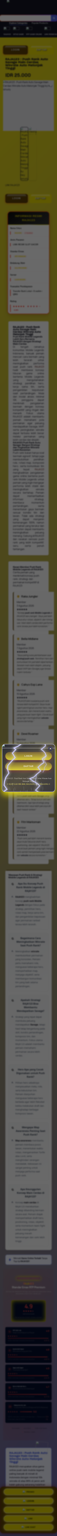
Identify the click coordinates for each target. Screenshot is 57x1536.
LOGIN (28, 756)
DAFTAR (29, 766)
